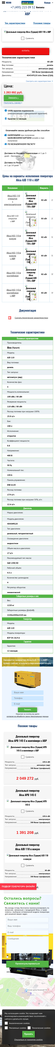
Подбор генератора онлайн (18, 886)
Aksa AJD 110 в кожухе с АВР (14, 255)
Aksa (9, 347)
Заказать (12, 97)
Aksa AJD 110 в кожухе (14, 237)
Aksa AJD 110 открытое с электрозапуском (12, 200)
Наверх (47, 2)
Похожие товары (41, 23)
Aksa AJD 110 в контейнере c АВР (14, 292)
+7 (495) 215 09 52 (23, 7)
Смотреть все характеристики (38, 81)
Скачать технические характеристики (31, 317)
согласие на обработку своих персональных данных (27, 716)
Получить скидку (12, 103)
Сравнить (30, 38)
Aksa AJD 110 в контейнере (14, 274)
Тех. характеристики (15, 23)
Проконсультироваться (27, 964)
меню (8, 2)
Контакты (40, 7)
